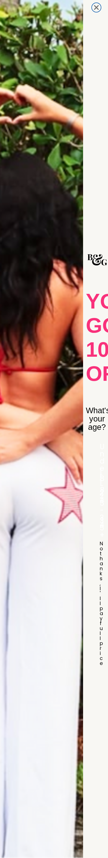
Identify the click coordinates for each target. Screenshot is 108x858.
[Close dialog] (96, 7)
